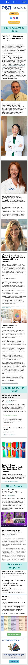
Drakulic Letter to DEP (7, 587)
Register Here (9, 401)
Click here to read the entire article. (10, 383)
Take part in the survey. (14, 634)
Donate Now (14, 661)
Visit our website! (14, 22)
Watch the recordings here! (10, 434)
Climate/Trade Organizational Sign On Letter (12, 585)
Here (3, 613)
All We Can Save (17, 264)
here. (22, 478)
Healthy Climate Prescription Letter (10, 583)
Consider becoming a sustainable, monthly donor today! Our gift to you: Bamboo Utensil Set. (14, 656)
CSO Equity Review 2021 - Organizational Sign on (13, 592)
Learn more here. (10, 495)
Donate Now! (14, 13)
